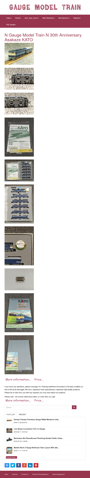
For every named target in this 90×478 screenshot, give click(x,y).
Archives (14, 474)
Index (8, 18)
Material (76, 18)
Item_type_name (31, 18)
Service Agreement (58, 474)
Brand (17, 18)
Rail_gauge (10, 24)
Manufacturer (63, 18)
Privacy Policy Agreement (40, 474)
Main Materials (48, 18)
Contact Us (24, 474)
